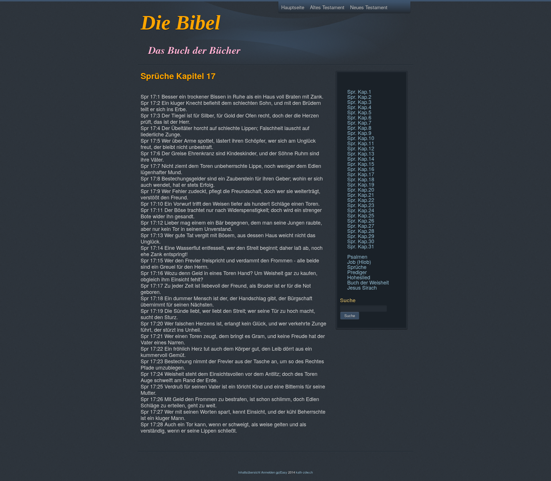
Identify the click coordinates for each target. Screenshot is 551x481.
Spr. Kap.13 (360, 153)
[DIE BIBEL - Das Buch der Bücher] (142, 35)
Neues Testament (368, 7)
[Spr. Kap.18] (341, 85)
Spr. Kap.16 (360, 168)
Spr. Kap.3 (359, 101)
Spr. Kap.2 (359, 96)
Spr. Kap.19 (360, 184)
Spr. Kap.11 (360, 143)
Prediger (357, 272)
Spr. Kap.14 (360, 158)
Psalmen (357, 256)
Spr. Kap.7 (359, 122)
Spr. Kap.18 (360, 179)
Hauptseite (292, 7)
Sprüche (356, 266)
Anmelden (268, 472)
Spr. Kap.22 (360, 199)
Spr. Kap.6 (359, 117)
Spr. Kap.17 (360, 174)
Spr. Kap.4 (359, 107)
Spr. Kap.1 (359, 91)
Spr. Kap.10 (360, 138)
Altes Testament (327, 7)
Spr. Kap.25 (360, 215)
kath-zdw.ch (304, 472)
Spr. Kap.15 (360, 163)
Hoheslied (358, 277)
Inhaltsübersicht (249, 472)
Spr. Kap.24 (360, 210)
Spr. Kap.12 (360, 148)
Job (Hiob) (359, 261)
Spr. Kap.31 (360, 246)
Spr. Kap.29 (360, 235)
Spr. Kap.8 (359, 127)
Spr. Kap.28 (360, 230)
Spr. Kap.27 (360, 225)
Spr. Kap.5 (359, 112)
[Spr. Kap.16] (341, 78)
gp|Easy (281, 472)
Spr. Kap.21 (360, 194)
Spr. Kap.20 (360, 189)
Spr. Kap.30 (360, 241)
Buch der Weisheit (368, 282)
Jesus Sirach (362, 287)
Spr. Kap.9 (359, 132)
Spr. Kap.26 (360, 220)
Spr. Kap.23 (360, 205)
